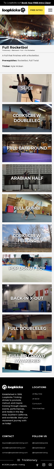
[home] (12, 10)
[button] (50, 10)
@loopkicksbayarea (40, 443)
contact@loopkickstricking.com (15, 453)
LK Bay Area (37, 394)
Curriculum (37, 403)
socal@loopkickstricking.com (13, 448)
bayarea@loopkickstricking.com (15, 443)
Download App (38, 408)
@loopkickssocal (38, 448)
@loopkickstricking (40, 453)
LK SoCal (35, 399)
